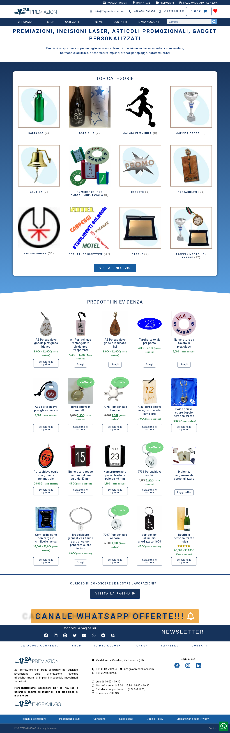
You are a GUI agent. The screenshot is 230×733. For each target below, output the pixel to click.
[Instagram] (187, 665)
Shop (50, 21)
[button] (46, 635)
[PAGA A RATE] (133, 2)
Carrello (170, 645)
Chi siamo (25, 21)
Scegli (80, 364)
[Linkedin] (198, 665)
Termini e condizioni (33, 718)
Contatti (120, 21)
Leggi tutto (184, 492)
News (99, 21)
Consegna (99, 718)
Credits (212, 728)
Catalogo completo (40, 645)
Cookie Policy (155, 718)
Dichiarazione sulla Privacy (193, 718)
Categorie (72, 21)
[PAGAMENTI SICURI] (104, 2)
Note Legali (126, 718)
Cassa (142, 645)
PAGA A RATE (143, 2)
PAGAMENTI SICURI (117, 2)
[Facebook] (177, 665)
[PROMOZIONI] (157, 2)
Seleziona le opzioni (46, 363)
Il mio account (148, 21)
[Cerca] (214, 21)
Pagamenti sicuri (69, 718)
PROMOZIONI (167, 2)
